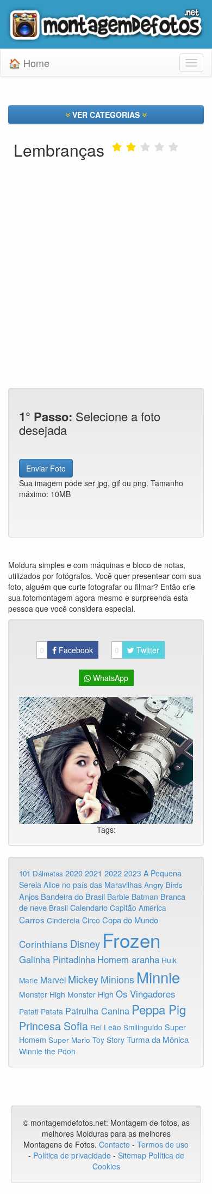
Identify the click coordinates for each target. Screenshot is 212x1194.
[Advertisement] (106, 246)
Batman (145, 896)
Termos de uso (163, 1144)
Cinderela (63, 920)
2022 (113, 873)
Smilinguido (143, 1027)
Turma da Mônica (158, 1039)
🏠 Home (29, 63)
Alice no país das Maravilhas (92, 884)
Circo (91, 920)
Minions (117, 979)
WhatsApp (109, 677)
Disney (85, 943)
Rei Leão (105, 1027)
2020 (74, 873)
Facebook (66, 649)
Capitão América (138, 907)
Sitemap (132, 1155)
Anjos (29, 896)
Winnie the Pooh (47, 1051)
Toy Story (108, 1039)
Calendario (89, 907)
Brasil (58, 907)
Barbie (118, 896)
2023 (132, 873)
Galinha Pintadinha (57, 959)
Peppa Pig (159, 1009)
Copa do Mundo (130, 920)
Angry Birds (163, 885)
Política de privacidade (72, 1155)
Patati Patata (41, 1011)
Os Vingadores (145, 993)
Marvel (53, 980)
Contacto (115, 1144)
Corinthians (43, 944)
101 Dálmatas (41, 873)
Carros (32, 920)
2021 (93, 873)
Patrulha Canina (97, 1010)
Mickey (83, 979)
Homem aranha (128, 959)
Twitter (137, 649)
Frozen (131, 939)
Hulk (169, 959)
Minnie (158, 977)
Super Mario (69, 1040)
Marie (28, 980)
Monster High (42, 994)
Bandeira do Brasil (73, 896)
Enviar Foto (46, 468)
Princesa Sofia (53, 1026)
